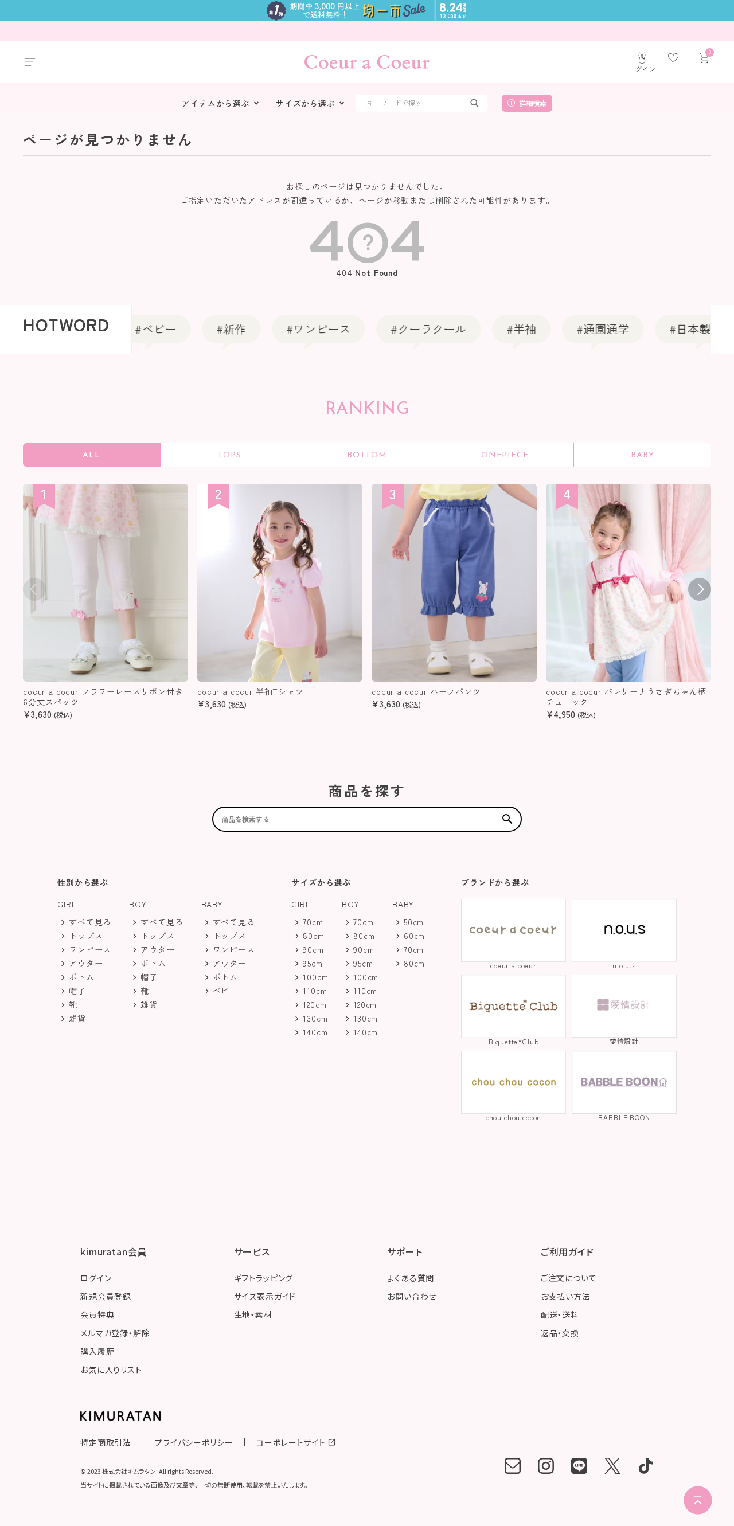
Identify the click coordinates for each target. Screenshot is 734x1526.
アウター (86, 963)
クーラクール (409, 328)
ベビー (136, 328)
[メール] (513, 1466)
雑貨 (77, 1018)
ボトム (82, 977)
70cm (313, 922)
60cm (414, 935)
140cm (315, 1032)
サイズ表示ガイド (265, 1297)
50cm (414, 922)
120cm (314, 1004)
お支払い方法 (566, 1297)
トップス (86, 935)
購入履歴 (97, 1352)
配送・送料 (560, 1315)
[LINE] (579, 1466)
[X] (612, 1466)
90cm (313, 949)
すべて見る (90, 922)
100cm (315, 977)
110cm (315, 990)
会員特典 (97, 1315)
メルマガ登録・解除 (115, 1334)
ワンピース (299, 328)
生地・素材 (253, 1315)
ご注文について (569, 1279)
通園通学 (584, 328)
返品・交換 (560, 1334)
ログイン (95, 1279)
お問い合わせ (411, 1297)
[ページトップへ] (698, 1500)
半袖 (502, 328)
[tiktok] (646, 1466)
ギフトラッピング (264, 1279)
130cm (315, 1018)
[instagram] (546, 1466)
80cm (313, 935)
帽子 (77, 990)
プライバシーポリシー (194, 1442)
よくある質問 (410, 1279)
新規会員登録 (105, 1297)
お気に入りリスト (111, 1370)
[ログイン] (642, 58)
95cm (312, 963)
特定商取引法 (105, 1442)
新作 (212, 328)
